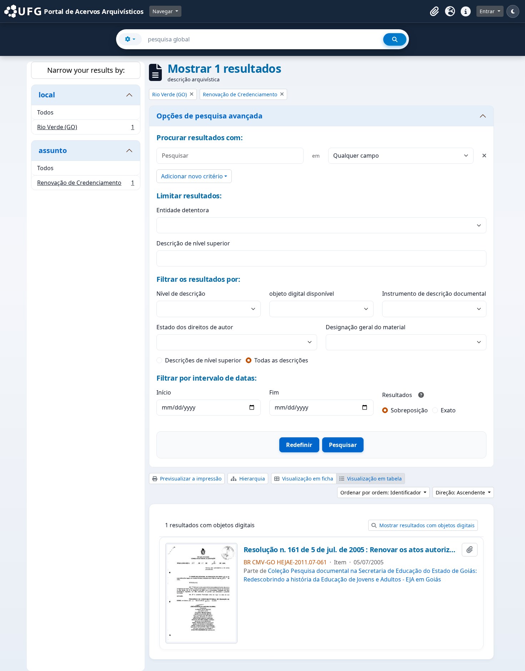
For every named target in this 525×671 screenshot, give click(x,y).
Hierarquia (251, 478)
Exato (448, 410)
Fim (274, 392)
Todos (45, 112)
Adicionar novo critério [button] (192, 176)
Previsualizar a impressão (190, 478)
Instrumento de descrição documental (434, 294)
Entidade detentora (182, 210)
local (47, 95)
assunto (53, 150)
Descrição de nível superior (193, 243)
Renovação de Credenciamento (85, 184)
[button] (434, 11)
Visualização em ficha (307, 478)
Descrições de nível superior (203, 360)
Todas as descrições (281, 360)
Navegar (163, 11)
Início (163, 392)
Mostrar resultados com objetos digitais (426, 525)
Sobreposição (409, 410)
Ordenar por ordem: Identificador (381, 492)
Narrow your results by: (86, 70)
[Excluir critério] (484, 155)
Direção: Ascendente (461, 492)
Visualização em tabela (374, 478)
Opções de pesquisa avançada (209, 116)
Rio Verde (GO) (85, 128)
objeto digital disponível (301, 294)
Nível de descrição (180, 294)
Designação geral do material (365, 327)
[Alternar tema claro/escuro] (512, 11)
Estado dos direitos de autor (194, 327)
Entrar (488, 11)
